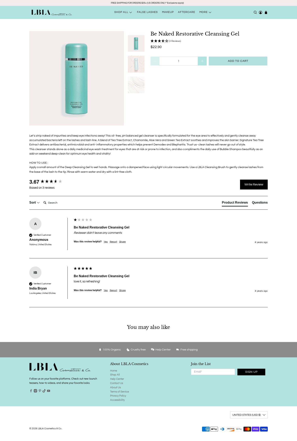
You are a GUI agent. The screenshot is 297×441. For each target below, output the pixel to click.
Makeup (168, 12)
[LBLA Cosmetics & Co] (52, 12)
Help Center (117, 379)
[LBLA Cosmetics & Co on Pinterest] (40, 391)
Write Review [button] (253, 184)
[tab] (235, 203)
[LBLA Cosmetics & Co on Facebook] (31, 391)
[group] (50, 181)
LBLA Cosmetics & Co (49, 428)
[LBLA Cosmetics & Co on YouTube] (48, 391)
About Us (115, 387)
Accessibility (117, 400)
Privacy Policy (118, 395)
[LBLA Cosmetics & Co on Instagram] (35, 391)
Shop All (115, 374)
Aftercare (186, 12)
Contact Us (116, 383)
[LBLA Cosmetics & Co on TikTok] (44, 391)
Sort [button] (33, 202)
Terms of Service (119, 391)
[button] (209, 41)
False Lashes (147, 12)
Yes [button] (106, 241)
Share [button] (122, 241)
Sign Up (251, 371)
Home (113, 370)
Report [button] (113, 241)
